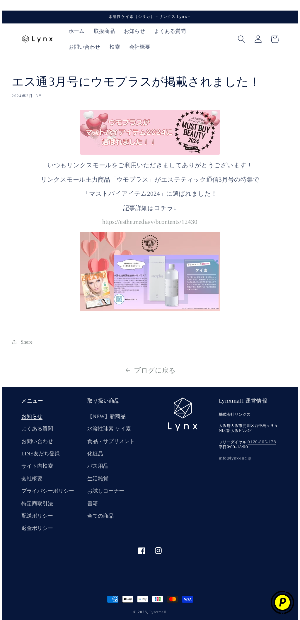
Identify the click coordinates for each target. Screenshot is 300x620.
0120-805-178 (262, 442)
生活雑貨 (97, 479)
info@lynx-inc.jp (235, 458)
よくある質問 (37, 429)
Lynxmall (158, 612)
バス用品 (97, 466)
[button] (241, 39)
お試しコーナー (105, 491)
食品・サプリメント (111, 441)
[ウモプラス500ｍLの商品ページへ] (150, 309)
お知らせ (31, 416)
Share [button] (27, 342)
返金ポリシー (37, 528)
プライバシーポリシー (47, 491)
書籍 (92, 503)
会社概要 (31, 479)
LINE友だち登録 (40, 454)
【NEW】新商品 (106, 416)
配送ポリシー (37, 516)
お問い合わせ (37, 441)
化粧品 (95, 454)
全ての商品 (100, 516)
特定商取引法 (37, 503)
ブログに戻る (155, 370)
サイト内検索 (37, 466)
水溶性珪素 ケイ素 (109, 429)
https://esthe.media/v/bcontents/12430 (149, 221)
